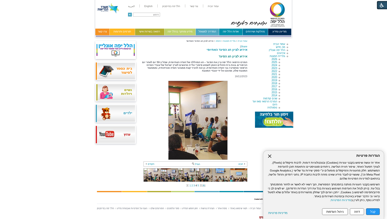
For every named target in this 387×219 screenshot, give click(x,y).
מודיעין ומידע (280, 31)
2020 (274, 77)
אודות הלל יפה (231, 31)
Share (244, 46)
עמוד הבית (279, 44)
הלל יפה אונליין (277, 50)
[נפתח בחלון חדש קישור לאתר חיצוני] (274, 120)
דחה (357, 211)
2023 (274, 68)
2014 (274, 95)
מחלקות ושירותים (255, 31)
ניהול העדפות (335, 211)
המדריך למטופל (207, 31)
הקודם (151, 164)
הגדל (197, 164)
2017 (274, 86)
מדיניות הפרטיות (341, 200)
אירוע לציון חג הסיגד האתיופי (227, 49)
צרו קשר (102, 31)
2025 (274, 62)
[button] (130, 15)
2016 (274, 89)
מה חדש (280, 47)
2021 (274, 74)
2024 (274, 65)
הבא (240, 164)
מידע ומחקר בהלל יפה (179, 31)
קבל (373, 211)
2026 (274, 59)
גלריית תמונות (277, 56)
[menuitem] (213, 6)
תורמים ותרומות (122, 31)
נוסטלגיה (272, 107)
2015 (274, 92)
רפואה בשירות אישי (149, 31)
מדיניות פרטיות (277, 213)
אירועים (281, 53)
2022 (274, 71)
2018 (274, 83)
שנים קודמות (270, 98)
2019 (274, 80)
